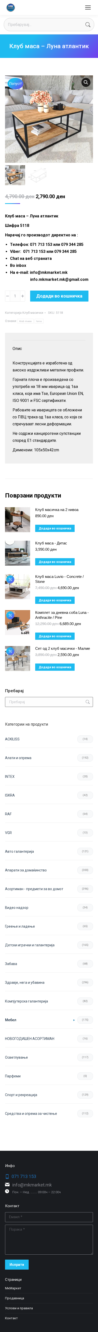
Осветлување (16, 1057)
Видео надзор (16, 908)
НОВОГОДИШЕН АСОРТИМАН (29, 1039)
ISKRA (10, 795)
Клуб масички (32, 313)
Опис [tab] (17, 348)
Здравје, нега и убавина (24, 983)
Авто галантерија (19, 851)
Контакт (11, 1318)
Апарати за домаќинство (26, 870)
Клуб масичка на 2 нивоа (56, 509)
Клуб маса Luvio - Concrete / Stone (59, 579)
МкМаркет (13, 1288)
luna (39, 321)
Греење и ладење (20, 926)
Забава (11, 964)
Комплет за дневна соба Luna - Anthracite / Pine (62, 615)
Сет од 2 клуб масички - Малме (62, 648)
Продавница (14, 1298)
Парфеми (13, 1076)
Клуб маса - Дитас (51, 543)
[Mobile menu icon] (88, 7)
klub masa (25, 321)
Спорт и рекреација (21, 1095)
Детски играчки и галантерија (30, 945)
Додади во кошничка (59, 296)
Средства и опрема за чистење (31, 1114)
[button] (85, 82)
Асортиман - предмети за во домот (34, 889)
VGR (8, 833)
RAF (8, 814)
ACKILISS (12, 739)
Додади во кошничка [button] (55, 528)
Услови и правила (19, 1308)
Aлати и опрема (18, 758)
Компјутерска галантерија (26, 1001)
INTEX (10, 777)
